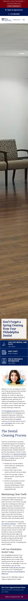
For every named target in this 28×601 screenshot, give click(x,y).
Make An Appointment (15, 10)
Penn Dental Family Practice (14, 3)
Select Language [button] (13, 6)
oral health (8, 423)
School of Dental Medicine (17, 1)
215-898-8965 (15, 14)
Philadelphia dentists (11, 411)
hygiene (18, 419)
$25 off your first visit (18, 567)
